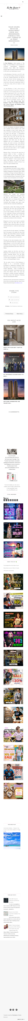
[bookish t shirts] (13, 665)
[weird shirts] (13, 646)
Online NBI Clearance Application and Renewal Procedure (14, 900)
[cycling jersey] (13, 608)
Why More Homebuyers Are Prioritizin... (12, 402)
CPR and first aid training (9, 570)
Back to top (21, 1019)
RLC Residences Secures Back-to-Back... (14, 375)
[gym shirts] (13, 722)
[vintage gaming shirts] (13, 779)
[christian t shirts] (13, 684)
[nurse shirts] (13, 798)
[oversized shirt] (13, 589)
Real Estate (20, 306)
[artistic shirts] (13, 519)
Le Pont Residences (13, 306)
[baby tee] (13, 741)
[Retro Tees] (13, 627)
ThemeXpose (15, 1015)
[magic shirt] (13, 538)
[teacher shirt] (13, 760)
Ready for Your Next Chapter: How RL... (13, 348)
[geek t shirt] (13, 557)
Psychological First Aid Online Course (11, 565)
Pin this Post (15, 302)
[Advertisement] (13, 810)
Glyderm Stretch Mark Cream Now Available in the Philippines (14, 913)
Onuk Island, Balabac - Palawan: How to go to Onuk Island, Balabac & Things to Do (12, 829)
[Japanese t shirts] (13, 703)
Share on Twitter (15, 299)
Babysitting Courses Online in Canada (11, 568)
